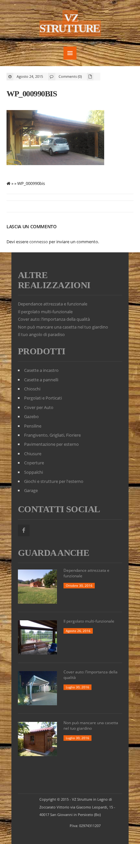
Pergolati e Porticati (43, 398)
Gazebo (31, 416)
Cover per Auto (38, 407)
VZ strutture (69, 23)
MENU (70, 53)
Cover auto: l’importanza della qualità (54, 319)
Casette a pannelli (41, 380)
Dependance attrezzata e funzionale (52, 304)
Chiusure (32, 454)
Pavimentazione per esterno (51, 444)
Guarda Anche (53, 553)
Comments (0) (70, 76)
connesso (38, 242)
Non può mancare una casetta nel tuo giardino (63, 327)
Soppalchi (33, 472)
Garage (31, 490)
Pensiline (32, 426)
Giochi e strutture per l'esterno (53, 481)
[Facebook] (24, 530)
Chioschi (32, 389)
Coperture (34, 463)
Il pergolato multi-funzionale (45, 312)
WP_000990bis (32, 93)
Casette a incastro (41, 370)
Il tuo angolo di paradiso (41, 334)
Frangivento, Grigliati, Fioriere (52, 435)
